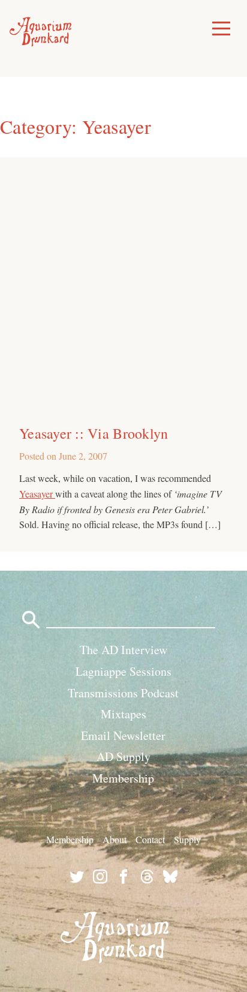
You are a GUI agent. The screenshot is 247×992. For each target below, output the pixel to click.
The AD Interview (123, 650)
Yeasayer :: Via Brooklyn (93, 433)
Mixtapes (123, 714)
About (114, 839)
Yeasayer (37, 493)
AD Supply (123, 756)
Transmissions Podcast (123, 693)
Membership (123, 778)
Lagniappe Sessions (123, 671)
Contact (150, 839)
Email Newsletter (123, 735)
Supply (187, 839)
